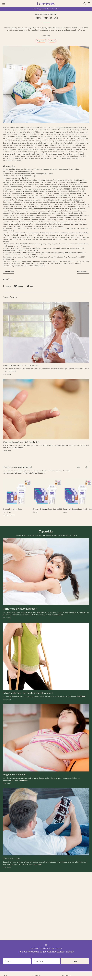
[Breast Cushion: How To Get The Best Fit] (46, 332)
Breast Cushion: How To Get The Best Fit (20, 366)
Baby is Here (41, 41)
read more (12, 371)
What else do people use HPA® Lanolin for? (21, 442)
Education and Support (46, 14)
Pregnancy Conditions (14, 774)
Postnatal (52, 41)
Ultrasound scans (11, 858)
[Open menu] (5, 4)
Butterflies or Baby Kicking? (20, 608)
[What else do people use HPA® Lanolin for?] (46, 409)
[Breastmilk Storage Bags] (17, 492)
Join (75, 961)
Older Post (9, 271)
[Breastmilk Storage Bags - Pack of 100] (47, 492)
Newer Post (82, 271)
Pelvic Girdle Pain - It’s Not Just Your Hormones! (28, 693)
